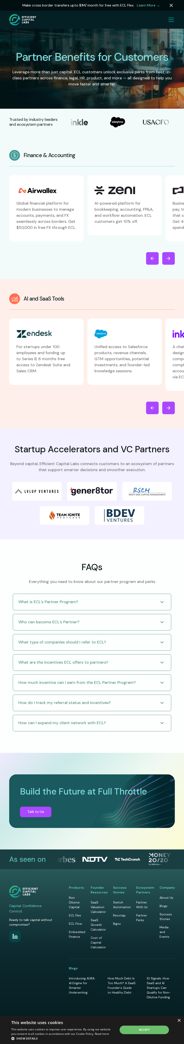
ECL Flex (75, 915)
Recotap (119, 915)
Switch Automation (122, 904)
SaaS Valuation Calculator (98, 907)
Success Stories (166, 916)
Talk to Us (35, 811)
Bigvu (117, 924)
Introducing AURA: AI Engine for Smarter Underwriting (82, 985)
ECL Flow (75, 924)
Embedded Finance (77, 934)
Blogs (163, 906)
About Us (166, 898)
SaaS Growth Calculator (98, 924)
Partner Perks (141, 917)
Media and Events (164, 932)
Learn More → (148, 5)
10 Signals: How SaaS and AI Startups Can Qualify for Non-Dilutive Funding (159, 987)
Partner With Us (142, 904)
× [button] (179, 1020)
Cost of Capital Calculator (98, 942)
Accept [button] (144, 1030)
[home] (22, 20)
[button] (170, 19)
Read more (102, 1034)
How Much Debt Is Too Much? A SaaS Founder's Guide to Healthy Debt (122, 985)
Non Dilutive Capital (74, 902)
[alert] (92, 1030)
